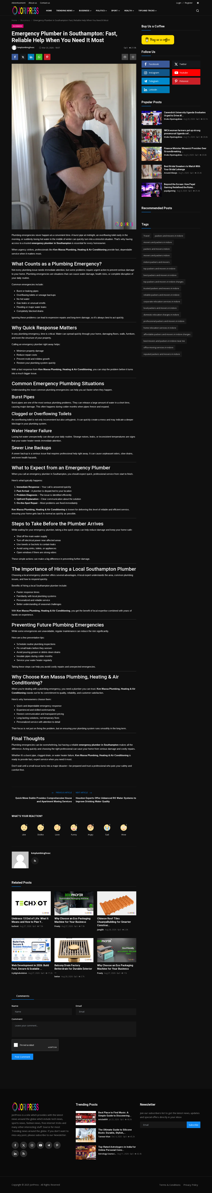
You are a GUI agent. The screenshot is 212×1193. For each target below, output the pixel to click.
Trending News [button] (64, 10)
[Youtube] (40, 1145)
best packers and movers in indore (160, 275)
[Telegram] (48, 1145)
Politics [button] (100, 10)
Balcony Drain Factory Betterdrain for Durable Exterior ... (73, 969)
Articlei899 (103, 1119)
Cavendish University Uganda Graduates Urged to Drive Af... (185, 114)
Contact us (45, 2)
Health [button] (128, 10)
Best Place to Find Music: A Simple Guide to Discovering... (114, 1114)
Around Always (170, 173)
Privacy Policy (190, 1184)
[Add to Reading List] (133, 57)
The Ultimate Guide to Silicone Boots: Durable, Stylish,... (115, 1131)
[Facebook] (15, 1145)
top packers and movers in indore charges (163, 281)
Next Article (82, 792)
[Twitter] (23, 1145)
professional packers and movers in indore (164, 321)
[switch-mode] (198, 3)
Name (15, 1005)
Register (189, 2)
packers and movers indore (157, 249)
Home (49, 10)
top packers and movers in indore (159, 268)
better (57, 976)
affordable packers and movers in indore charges (167, 334)
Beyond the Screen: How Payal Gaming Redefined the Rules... (179, 186)
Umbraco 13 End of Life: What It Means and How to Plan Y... (30, 920)
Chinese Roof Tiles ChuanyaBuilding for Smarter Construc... (114, 922)
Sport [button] (114, 10)
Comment (17, 1019)
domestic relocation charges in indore (161, 314)
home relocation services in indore (160, 327)
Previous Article (63, 792)
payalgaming (170, 191)
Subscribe (193, 1124)
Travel (146, 235)
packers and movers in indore (169, 235)
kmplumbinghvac (41, 853)
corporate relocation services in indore (162, 301)
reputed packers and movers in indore (162, 354)
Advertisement (18, 2)
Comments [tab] (22, 996)
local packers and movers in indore (160, 308)
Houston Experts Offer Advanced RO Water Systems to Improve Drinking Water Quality (106, 800)
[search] (197, 10)
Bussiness (25, 20)
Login (178, 2)
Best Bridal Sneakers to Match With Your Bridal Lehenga (182, 168)
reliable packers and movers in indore (161, 295)
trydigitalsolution (19, 973)
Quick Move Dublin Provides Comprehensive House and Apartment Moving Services (43, 800)
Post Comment (22, 1056)
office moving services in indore (158, 347)
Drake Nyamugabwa (173, 119)
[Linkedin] (15, 1153)
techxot (15, 926)
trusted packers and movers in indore (161, 288)
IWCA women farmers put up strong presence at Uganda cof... (182, 132)
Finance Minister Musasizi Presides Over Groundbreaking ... (185, 150)
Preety (57, 926)
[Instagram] (32, 1145)
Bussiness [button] (84, 10)
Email (79, 1005)
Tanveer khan (104, 1136)
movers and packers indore (157, 255)
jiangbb (100, 929)
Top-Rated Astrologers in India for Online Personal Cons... (117, 1148)
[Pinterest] (57, 1145)
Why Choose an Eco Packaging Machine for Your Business (72, 920)
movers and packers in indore (158, 242)
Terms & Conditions (169, 1184)
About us (33, 2)
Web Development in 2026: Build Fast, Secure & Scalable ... (30, 967)
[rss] (23, 1153)
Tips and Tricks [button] (146, 10)
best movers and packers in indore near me (164, 341)
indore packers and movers (157, 262)
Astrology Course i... (107, 1153)
